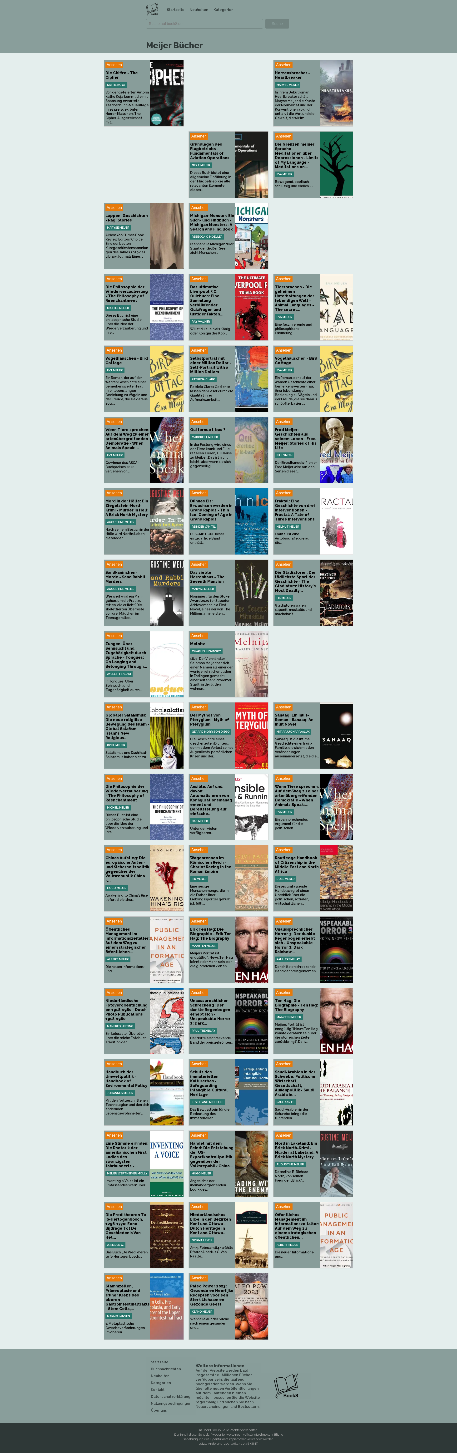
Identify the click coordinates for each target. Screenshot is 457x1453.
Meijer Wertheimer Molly (127, 1173)
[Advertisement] (228, 93)
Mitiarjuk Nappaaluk (293, 731)
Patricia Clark (203, 379)
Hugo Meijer (116, 888)
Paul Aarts (285, 1102)
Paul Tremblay (288, 959)
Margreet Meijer (205, 437)
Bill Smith (285, 455)
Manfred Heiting (120, 1026)
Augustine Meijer (120, 522)
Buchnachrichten (166, 1369)
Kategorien (223, 10)
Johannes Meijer (120, 1093)
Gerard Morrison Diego (211, 731)
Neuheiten (199, 10)
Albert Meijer (118, 959)
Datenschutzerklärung (170, 1396)
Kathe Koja (116, 85)
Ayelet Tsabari (119, 674)
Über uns (159, 1410)
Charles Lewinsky (206, 651)
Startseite (175, 10)
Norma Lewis (202, 1240)
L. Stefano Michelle (207, 1102)
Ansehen (114, 65)
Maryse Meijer (288, 85)
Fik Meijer (284, 598)
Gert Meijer (201, 165)
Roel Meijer (116, 745)
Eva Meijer (284, 174)
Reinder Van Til (204, 526)
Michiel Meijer (118, 308)
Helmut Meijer (288, 526)
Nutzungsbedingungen (171, 1403)
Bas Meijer (200, 821)
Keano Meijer (202, 1311)
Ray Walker (201, 321)
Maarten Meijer (204, 945)
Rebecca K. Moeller (207, 236)
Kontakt (157, 1390)
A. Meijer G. (115, 1245)
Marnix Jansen (118, 1316)
